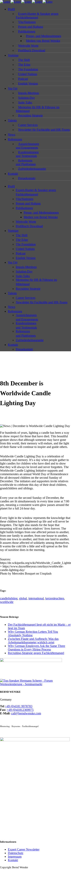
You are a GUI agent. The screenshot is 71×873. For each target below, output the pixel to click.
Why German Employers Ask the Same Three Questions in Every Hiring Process (36, 647)
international (36, 598)
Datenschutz (15, 853)
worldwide (6, 602)
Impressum (14, 856)
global (23, 598)
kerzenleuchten (54, 598)
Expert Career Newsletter (23, 849)
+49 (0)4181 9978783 (18, 706)
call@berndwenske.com (26, 713)
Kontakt (13, 860)
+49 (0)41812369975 (20, 709)
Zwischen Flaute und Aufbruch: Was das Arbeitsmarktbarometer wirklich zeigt (33, 640)
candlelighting (9, 598)
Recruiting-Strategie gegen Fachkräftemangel (36, 653)
